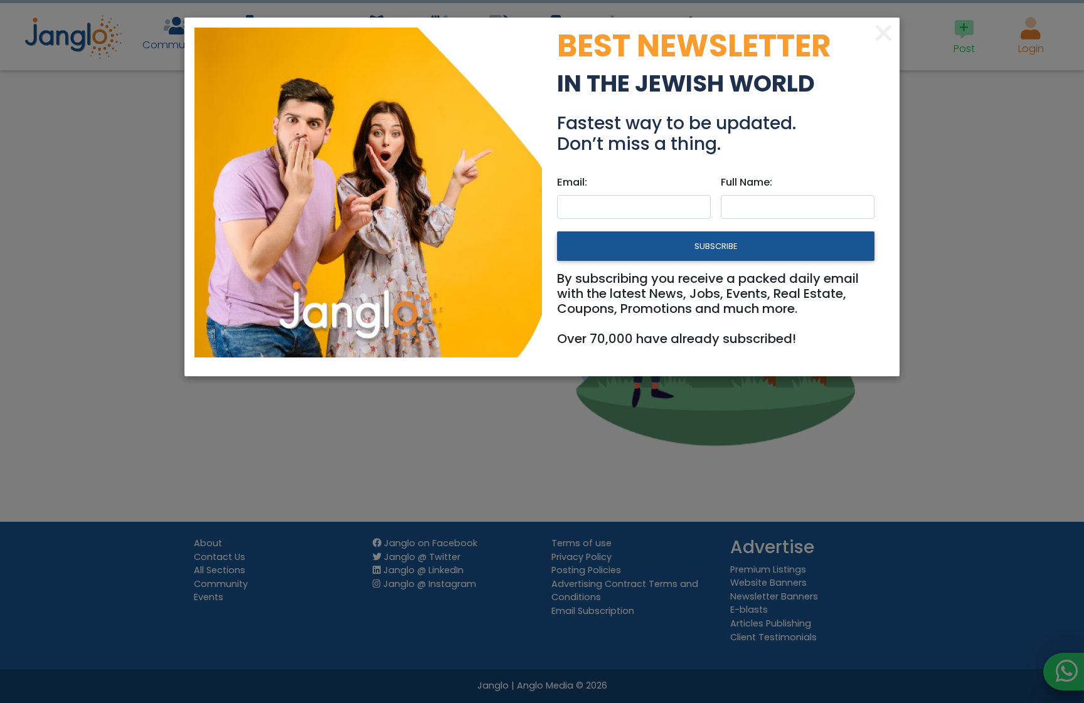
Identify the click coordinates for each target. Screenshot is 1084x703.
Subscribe (715, 246)
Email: (572, 182)
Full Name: (746, 182)
